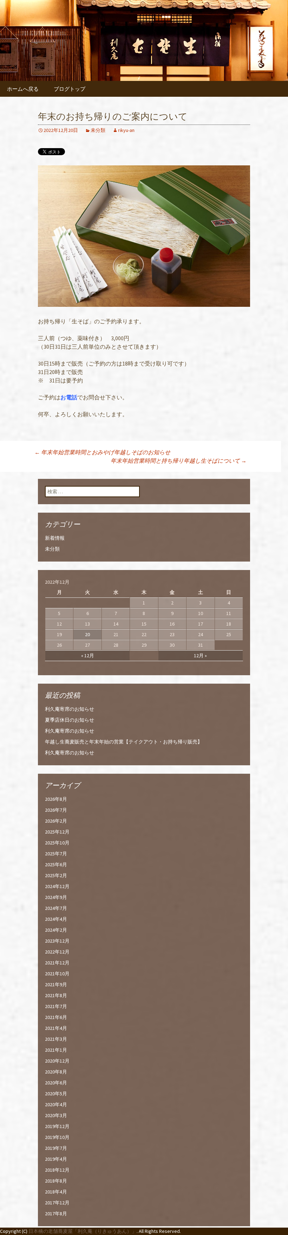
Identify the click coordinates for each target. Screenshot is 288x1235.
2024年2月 (56, 930)
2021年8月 (56, 995)
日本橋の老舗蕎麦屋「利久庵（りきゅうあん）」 (82, 1231)
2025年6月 (56, 864)
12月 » (200, 655)
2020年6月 (56, 1082)
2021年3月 (56, 1039)
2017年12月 (57, 1202)
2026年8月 (56, 799)
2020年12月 (57, 1061)
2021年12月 (57, 963)
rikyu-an (126, 130)
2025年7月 (56, 853)
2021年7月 (56, 1006)
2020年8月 (56, 1072)
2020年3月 (56, 1115)
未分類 (98, 130)
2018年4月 (56, 1192)
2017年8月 (56, 1213)
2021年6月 (56, 1017)
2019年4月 (56, 1159)
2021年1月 (56, 1050)
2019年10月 (57, 1137)
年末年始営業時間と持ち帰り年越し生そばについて (179, 460)
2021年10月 (57, 973)
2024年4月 (56, 919)
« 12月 (87, 655)
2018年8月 (56, 1181)
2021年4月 (56, 1028)
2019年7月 (56, 1148)
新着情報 (55, 538)
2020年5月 (56, 1093)
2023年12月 (57, 941)
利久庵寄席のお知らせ (69, 709)
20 (87, 634)
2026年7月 (56, 810)
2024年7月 (56, 908)
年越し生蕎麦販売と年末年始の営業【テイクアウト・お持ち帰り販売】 (123, 742)
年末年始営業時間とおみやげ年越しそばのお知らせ (102, 452)
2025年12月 (57, 832)
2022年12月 (57, 952)
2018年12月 (57, 1170)
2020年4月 (56, 1104)
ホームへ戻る (23, 89)
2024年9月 (56, 897)
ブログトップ (69, 89)
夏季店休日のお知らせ (69, 720)
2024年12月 (57, 886)
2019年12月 (57, 1126)
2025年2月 (56, 875)
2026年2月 (56, 821)
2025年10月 (57, 843)
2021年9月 (56, 984)
